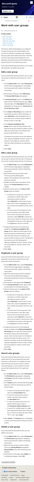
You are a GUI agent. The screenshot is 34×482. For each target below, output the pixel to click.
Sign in (31, 17)
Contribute (4, 477)
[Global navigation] (1, 17)
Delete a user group (8, 45)
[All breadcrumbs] (2, 21)
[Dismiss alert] (31, 2)
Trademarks (13, 479)
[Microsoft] (17, 17)
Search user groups (8, 43)
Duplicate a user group (9, 41)
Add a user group (7, 36)
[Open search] (26, 17)
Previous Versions (15, 475)
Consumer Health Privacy (22, 477)
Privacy (11, 477)
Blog (22, 475)
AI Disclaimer (4, 475)
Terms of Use (4, 479)
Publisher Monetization (12, 21)
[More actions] (31, 21)
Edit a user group (7, 39)
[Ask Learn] (28, 21)
